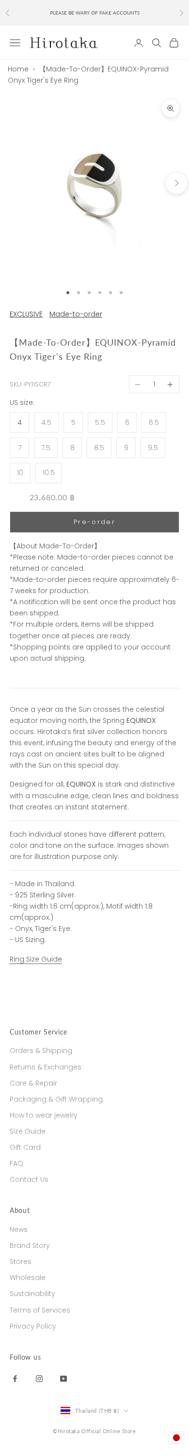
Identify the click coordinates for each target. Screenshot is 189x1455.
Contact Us (29, 1179)
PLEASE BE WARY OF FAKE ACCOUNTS (95, 13)
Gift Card (25, 1147)
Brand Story (30, 1245)
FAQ (16, 1163)
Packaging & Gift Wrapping (56, 1099)
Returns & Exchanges (45, 1067)
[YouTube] (63, 1378)
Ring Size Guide (36, 959)
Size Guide (28, 1131)
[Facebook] (15, 1378)
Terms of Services (40, 1310)
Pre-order (94, 521)
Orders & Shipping (41, 1050)
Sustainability (32, 1293)
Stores (21, 1261)
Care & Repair (33, 1083)
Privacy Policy (33, 1326)
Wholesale (28, 1277)
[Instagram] (39, 1378)
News (19, 1229)
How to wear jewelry (44, 1115)
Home (18, 69)
